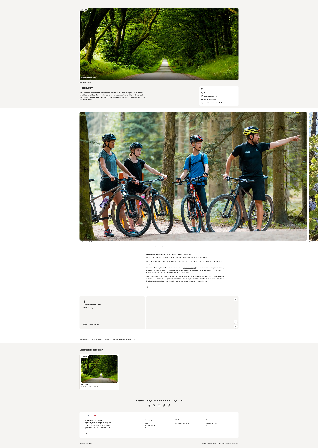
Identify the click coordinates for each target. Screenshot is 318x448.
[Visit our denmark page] (149, 405)
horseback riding (171, 261)
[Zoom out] (236, 327)
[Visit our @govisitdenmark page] (163, 405)
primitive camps (189, 268)
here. (188, 272)
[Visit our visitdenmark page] (159, 405)
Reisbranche (149, 428)
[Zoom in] (236, 322)
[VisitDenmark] (90, 416)
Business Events (150, 425)
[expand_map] (235, 299)
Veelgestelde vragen (212, 423)
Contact (208, 425)
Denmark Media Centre (182, 423)
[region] (192, 312)
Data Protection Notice (209, 443)
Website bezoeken (209, 96)
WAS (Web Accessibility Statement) (227, 443)
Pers (146, 423)
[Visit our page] (154, 405)
